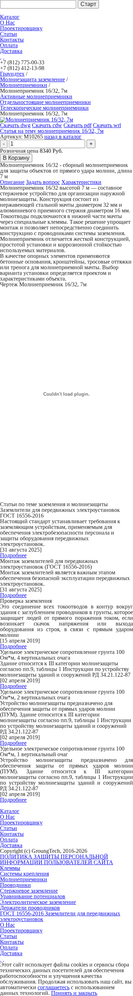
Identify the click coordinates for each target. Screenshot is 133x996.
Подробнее (13, 555)
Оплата (9, 45)
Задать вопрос (43, 182)
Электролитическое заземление (38, 902)
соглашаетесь (54, 987)
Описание (12, 182)
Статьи (8, 34)
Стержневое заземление (29, 891)
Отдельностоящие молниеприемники (45, 102)
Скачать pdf (77, 125)
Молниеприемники (23, 879)
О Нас (7, 23)
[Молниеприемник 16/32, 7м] (36, 119)
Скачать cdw (47, 125)
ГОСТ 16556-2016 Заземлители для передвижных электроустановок (60, 916)
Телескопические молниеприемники (44, 108)
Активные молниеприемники (36, 96)
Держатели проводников (30, 908)
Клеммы (10, 868)
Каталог (10, 17)
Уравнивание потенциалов (32, 896)
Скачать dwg (15, 125)
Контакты (12, 40)
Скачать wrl (107, 125)
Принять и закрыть (74, 993)
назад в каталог (63, 137)
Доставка (11, 51)
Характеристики (81, 182)
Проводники (15, 885)
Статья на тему (52, 131)
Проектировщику (21, 28)
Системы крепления (24, 874)
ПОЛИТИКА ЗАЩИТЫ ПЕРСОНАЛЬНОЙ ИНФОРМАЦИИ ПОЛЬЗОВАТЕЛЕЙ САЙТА (56, 859)
